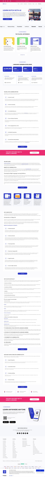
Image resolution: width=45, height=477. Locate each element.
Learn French (4, 443)
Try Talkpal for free (22, 54)
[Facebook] (23, 433)
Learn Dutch (4, 447)
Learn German (4, 445)
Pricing (34, 444)
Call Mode (14, 447)
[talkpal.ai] (5, 3)
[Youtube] (21, 433)
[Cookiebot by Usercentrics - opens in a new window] (4, 475)
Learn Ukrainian (4, 446)
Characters (14, 444)
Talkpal (14, 12)
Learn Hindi (4, 453)
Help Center (34, 446)
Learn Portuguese (5, 456)
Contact (34, 445)
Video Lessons (14, 453)
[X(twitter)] (27, 433)
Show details (10, 475)
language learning (22, 15)
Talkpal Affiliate (24, 446)
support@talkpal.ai (26, 430)
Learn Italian (4, 444)
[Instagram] (17, 433)
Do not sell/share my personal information (37, 453)
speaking (12, 77)
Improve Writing (14, 457)
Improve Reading (14, 456)
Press (33, 443)
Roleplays (14, 443)
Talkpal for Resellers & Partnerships (26, 445)
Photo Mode (14, 446)
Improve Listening (15, 454)
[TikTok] (19, 433)
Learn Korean (4, 455)
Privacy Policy (34, 447)
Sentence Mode (14, 448)
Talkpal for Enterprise (24, 443)
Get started (22, 146)
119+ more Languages (5, 457)
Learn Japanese (4, 454)
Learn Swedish (4, 448)
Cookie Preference (35, 448)
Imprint (34, 454)
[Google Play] (13, 422)
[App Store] (6, 422)
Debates (13, 445)
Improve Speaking (15, 455)
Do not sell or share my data (40, 472)
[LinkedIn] (25, 433)
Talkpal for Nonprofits (24, 444)
